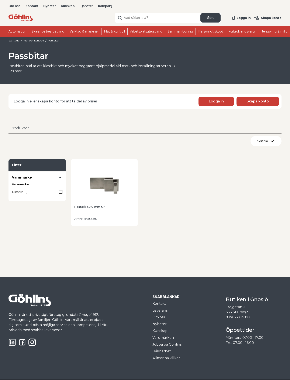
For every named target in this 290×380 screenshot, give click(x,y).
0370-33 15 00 (238, 317)
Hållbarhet (161, 351)
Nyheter (49, 6)
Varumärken (163, 338)
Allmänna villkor (166, 358)
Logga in (244, 18)
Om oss (14, 6)
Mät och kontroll (34, 40)
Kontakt (31, 6)
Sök (210, 18)
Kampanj (105, 6)
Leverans (160, 310)
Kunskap (68, 6)
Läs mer (15, 71)
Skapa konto (271, 18)
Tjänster (86, 6)
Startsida (13, 40)
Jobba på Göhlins (167, 344)
